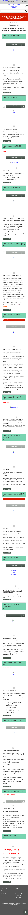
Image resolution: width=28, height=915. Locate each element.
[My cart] (25, 6)
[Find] (26, 11)
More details (7, 92)
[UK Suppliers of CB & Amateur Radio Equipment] (13, 6)
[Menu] (1, 7)
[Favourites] (23, 44)
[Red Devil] (14, 208)
